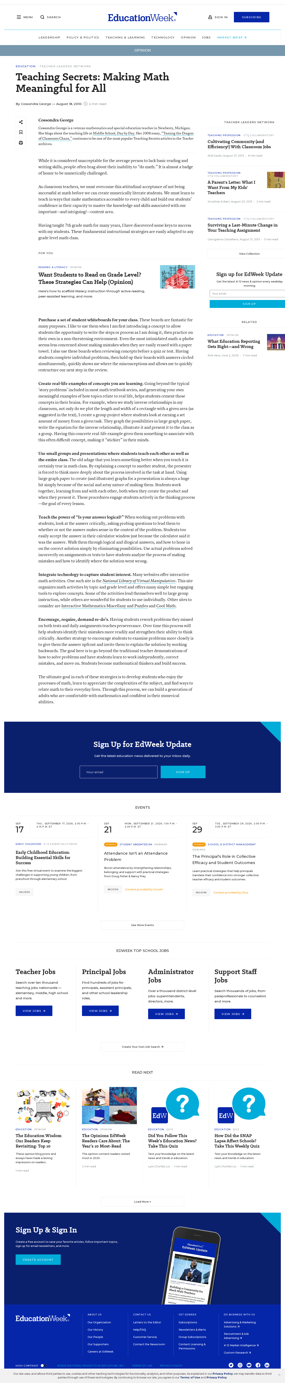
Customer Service (145, 1337)
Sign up (183, 772)
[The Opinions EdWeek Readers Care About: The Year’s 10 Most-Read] (109, 1105)
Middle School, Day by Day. (114, 133)
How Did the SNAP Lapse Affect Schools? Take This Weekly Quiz (237, 1141)
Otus (245, 892)
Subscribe (251, 17)
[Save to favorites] (21, 132)
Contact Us (142, 1314)
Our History (95, 1329)
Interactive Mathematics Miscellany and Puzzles (104, 606)
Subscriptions (188, 1322)
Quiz (169, 1129)
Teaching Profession (224, 135)
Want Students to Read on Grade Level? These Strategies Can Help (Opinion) (89, 278)
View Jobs (33, 1010)
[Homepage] (142, 17)
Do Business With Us (239, 1314)
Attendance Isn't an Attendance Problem (136, 856)
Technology (163, 37)
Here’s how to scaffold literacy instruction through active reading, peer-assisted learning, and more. (91, 293)
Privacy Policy (171, 1365)
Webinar (161, 844)
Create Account (38, 1259)
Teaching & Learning (125, 37)
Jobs (206, 37)
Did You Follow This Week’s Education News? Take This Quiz (172, 1141)
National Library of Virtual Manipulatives (138, 580)
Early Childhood (29, 844)
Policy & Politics (83, 37)
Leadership (49, 37)
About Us (95, 1314)
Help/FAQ (139, 1329)
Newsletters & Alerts (192, 1329)
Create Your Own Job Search (141, 1046)
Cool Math (165, 606)
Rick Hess (214, 355)
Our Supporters (98, 1344)
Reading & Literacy (53, 267)
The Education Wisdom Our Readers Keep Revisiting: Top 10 (39, 1141)
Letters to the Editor (147, 1322)
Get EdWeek (188, 1314)
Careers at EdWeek (100, 1351)
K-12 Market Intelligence (240, 1345)
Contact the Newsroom (149, 1344)
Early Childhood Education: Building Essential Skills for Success (43, 857)
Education (26, 66)
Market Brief (230, 37)
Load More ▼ (142, 1201)
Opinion (188, 37)
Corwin (158, 889)
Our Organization (99, 1322)
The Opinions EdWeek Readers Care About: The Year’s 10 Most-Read (106, 1141)
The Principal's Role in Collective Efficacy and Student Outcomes (224, 859)
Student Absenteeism (136, 844)
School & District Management (232, 844)
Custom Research (236, 1352)
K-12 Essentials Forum (60, 844)
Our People (95, 1337)
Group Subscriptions (192, 1337)
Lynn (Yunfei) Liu (159, 1166)
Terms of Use (142, 1365)
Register (24, 892)
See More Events (142, 925)
